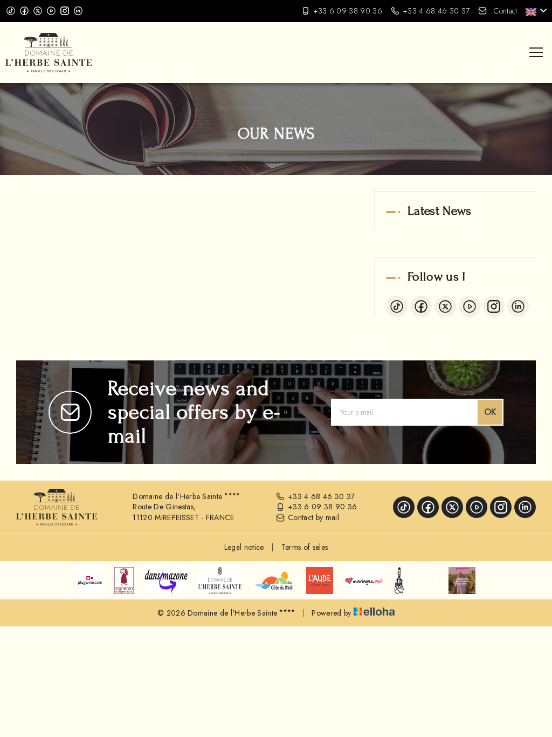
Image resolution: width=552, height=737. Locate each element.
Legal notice (244, 547)
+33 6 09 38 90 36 (322, 507)
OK (490, 412)
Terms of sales (304, 547)
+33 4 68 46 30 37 (321, 497)
